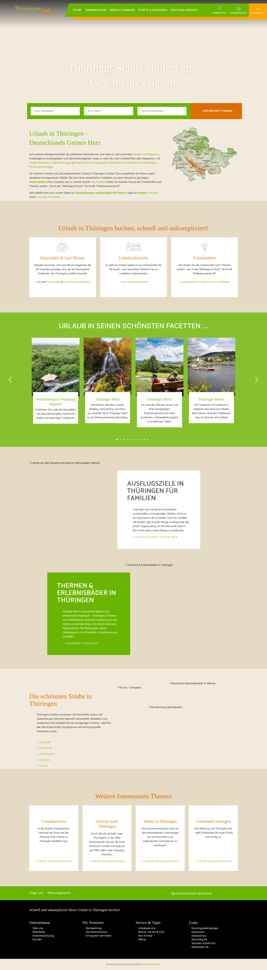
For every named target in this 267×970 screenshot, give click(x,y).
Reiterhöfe (115, 163)
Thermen (153, 193)
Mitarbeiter (38, 931)
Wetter (142, 939)
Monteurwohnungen (41, 167)
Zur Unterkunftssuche (135, 282)
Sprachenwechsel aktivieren (191, 893)
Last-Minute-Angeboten (77, 282)
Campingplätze (99, 163)
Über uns (37, 928)
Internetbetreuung (42, 935)
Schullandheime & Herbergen (139, 163)
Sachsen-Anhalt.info (203, 943)
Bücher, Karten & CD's (151, 931)
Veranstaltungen (84, 193)
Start (77, 10)
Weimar (45, 748)
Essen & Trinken (122, 10)
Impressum (197, 931)
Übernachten (95, 10)
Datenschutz (199, 935)
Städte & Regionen (152, 10)
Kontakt (36, 939)
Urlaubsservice (146, 928)
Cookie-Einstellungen (150, 964)
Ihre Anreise (145, 935)
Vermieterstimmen (95, 931)
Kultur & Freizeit (184, 10)
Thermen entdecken (81, 643)
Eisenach (47, 754)
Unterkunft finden (218, 111)
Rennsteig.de (199, 939)
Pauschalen (53, 282)
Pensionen (44, 163)
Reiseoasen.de (199, 946)
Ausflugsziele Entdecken (156, 537)
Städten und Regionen (146, 154)
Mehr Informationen (55, 861)
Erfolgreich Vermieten (98, 935)
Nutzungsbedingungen (204, 928)
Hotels (32, 163)
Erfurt (45, 742)
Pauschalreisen (37, 182)
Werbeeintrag (93, 928)
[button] (117, 439)
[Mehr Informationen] (53, 813)
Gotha (44, 760)
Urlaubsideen (98, 182)
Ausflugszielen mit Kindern (110, 193)
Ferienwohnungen (61, 163)
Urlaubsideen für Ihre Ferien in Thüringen (206, 282)
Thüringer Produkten (48, 197)
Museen (142, 193)
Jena (43, 765)
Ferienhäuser (82, 163)
